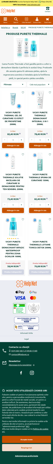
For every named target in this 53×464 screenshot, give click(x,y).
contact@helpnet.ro (20, 354)
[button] (37, 20)
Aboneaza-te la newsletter (20, 365)
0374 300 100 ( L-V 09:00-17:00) (24, 351)
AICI (27, 426)
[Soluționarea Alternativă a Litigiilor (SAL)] (26, 327)
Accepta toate (26, 439)
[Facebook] (21, 372)
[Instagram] (32, 372)
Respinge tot (26, 447)
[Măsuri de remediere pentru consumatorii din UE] (26, 320)
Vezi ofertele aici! (33, 4)
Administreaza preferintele (26, 456)
